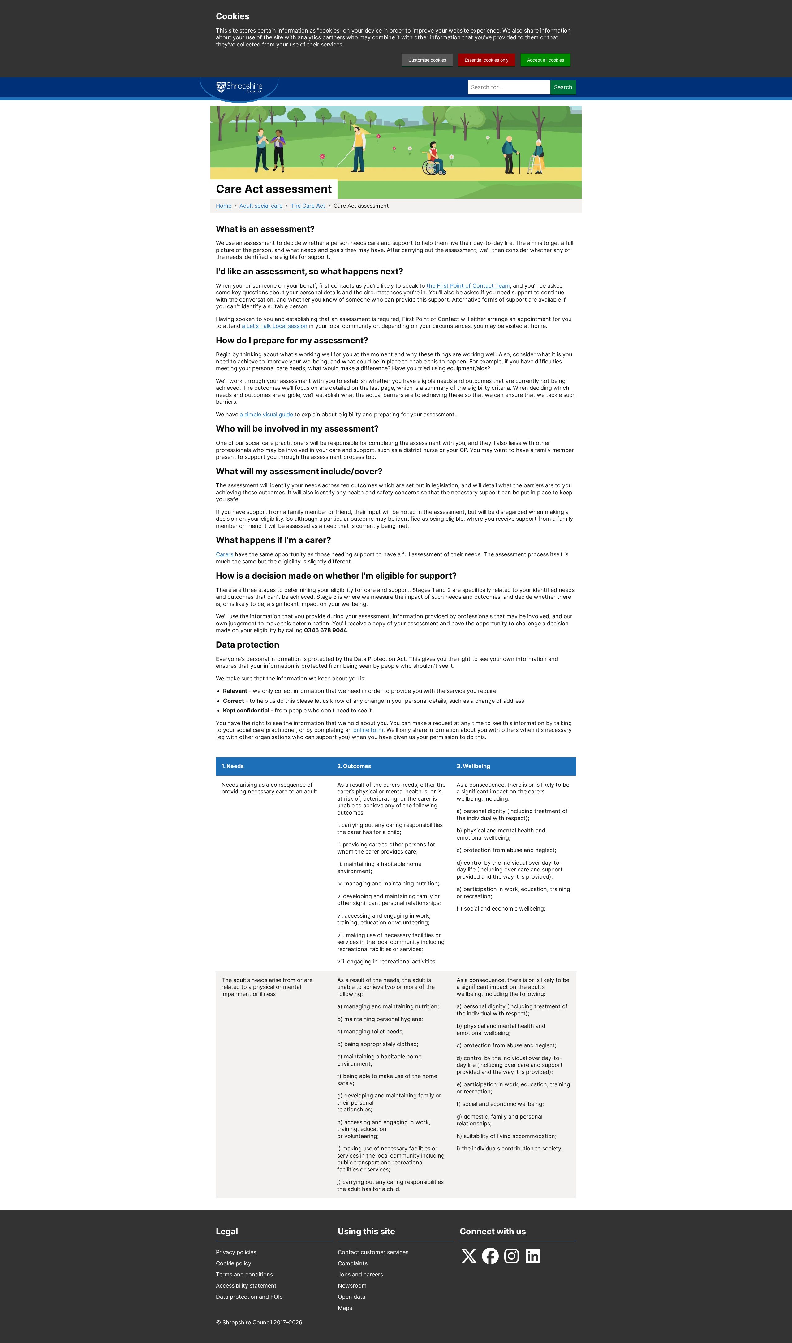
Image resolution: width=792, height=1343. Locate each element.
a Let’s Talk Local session (275, 326)
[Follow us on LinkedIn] (533, 1256)
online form (368, 730)
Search (563, 87)
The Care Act (308, 205)
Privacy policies (236, 1252)
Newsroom (352, 1285)
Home (223, 205)
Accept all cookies (545, 60)
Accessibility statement (246, 1285)
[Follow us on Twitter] (469, 1256)
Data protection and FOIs (249, 1296)
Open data (351, 1296)
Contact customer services (373, 1252)
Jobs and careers (360, 1274)
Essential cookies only (487, 60)
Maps (345, 1308)
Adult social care (260, 205)
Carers (224, 554)
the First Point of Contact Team (468, 285)
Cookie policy (233, 1263)
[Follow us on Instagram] (511, 1256)
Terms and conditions (244, 1274)
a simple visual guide (266, 414)
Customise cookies (427, 60)
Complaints (353, 1263)
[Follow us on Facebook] (490, 1256)
